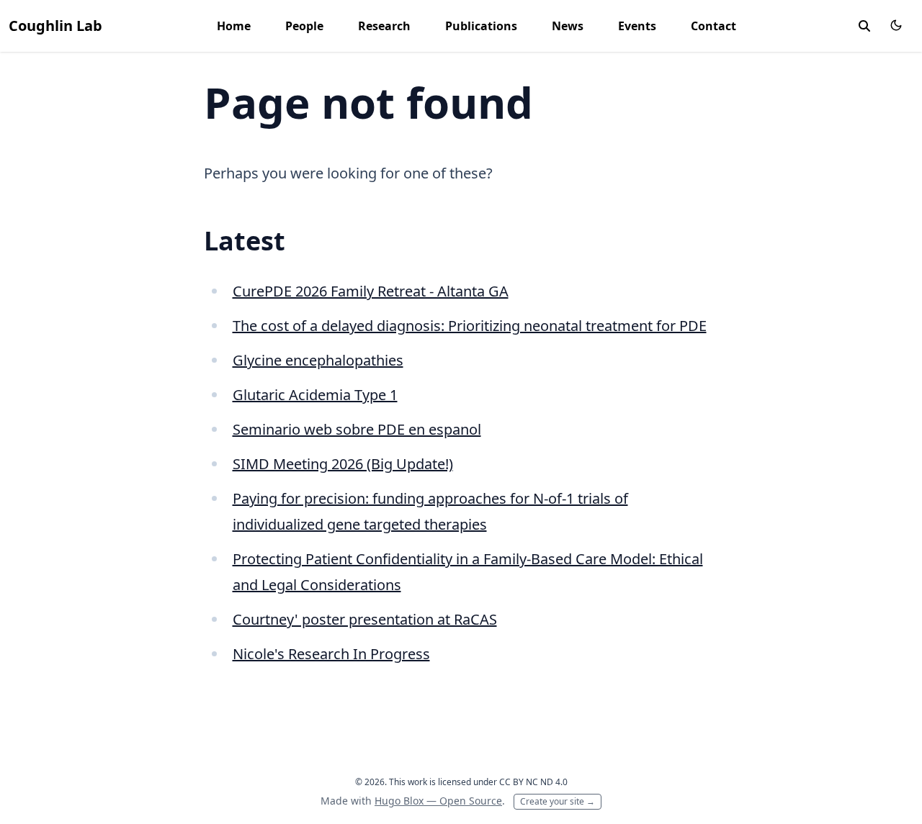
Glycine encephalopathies (318, 360)
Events (637, 26)
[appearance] (896, 25)
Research (384, 26)
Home (234, 26)
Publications (481, 26)
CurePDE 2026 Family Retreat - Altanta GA (371, 291)
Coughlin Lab (55, 25)
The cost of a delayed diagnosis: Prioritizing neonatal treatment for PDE (470, 325)
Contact (713, 26)
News (567, 26)
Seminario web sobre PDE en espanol (357, 429)
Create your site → (557, 801)
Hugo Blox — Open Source (438, 800)
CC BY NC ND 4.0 (533, 782)
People (304, 26)
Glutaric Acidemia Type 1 (315, 394)
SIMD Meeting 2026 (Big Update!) (343, 464)
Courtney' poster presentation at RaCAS (365, 619)
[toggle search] (864, 26)
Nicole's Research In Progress (331, 654)
